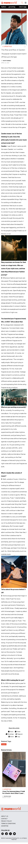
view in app (22, 7)
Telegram (20, 734)
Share (11, 731)
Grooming (12, 7)
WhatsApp (11, 734)
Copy (18, 736)
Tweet (18, 731)
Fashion (3, 7)
